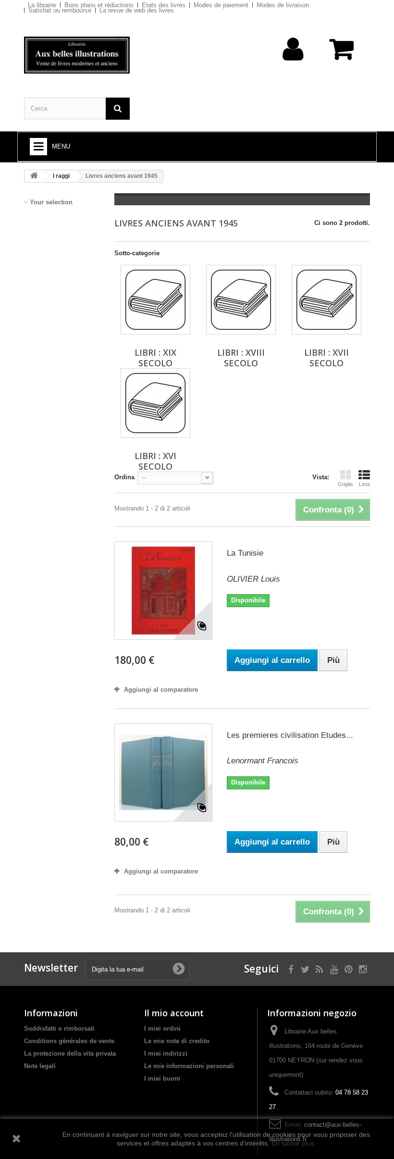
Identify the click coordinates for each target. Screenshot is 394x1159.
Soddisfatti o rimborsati (59, 1028)
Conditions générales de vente (69, 1041)
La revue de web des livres (136, 10)
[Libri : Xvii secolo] (326, 300)
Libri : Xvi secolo (155, 461)
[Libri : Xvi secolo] (155, 403)
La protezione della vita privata (70, 1053)
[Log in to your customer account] (293, 64)
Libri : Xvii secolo (326, 358)
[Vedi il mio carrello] (342, 54)
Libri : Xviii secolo (241, 358)
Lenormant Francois (262, 760)
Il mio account (174, 1013)
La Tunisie (245, 553)
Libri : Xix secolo (155, 358)
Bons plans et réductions (99, 5)
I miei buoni (162, 1078)
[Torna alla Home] (34, 176)
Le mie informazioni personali (189, 1066)
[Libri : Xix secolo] (155, 300)
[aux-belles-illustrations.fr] (77, 55)
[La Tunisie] (163, 590)
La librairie (42, 5)
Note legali (40, 1066)
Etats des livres (163, 5)
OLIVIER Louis (253, 579)
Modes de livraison (283, 5)
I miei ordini (162, 1028)
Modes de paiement (221, 5)
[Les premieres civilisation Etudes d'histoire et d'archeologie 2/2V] (163, 772)
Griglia (345, 484)
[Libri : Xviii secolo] (241, 300)
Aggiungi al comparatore (161, 689)
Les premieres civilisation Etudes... (290, 735)
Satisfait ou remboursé (59, 10)
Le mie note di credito (176, 1041)
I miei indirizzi (165, 1053)
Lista (364, 484)
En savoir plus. (293, 1143)
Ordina (124, 477)
